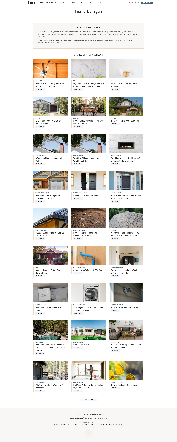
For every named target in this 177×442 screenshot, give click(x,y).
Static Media (79, 418)
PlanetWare (120, 425)
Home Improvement (46, 3)
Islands (102, 425)
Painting (37, 118)
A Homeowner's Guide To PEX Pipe (87, 270)
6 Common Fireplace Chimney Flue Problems (50, 159)
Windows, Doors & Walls (42, 192)
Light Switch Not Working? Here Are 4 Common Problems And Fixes (88, 85)
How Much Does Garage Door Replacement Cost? (47, 197)
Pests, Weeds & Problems (118, 382)
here (57, 43)
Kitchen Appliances (40, 304)
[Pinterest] (130, 3)
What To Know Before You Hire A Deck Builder (49, 386)
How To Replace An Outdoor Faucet (126, 308)
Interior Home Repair (79, 267)
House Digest (94, 425)
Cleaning (65, 3)
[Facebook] (127, 3)
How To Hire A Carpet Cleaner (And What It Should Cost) (126, 346)
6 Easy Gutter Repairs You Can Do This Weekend (49, 234)
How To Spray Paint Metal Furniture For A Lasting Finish (88, 122)
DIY (74, 80)
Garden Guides (84, 425)
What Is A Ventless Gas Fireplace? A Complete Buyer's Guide (125, 159)
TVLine (70, 425)
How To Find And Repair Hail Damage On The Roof (85, 234)
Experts (91, 3)
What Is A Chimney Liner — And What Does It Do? (86, 159)
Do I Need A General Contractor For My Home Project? (88, 386)
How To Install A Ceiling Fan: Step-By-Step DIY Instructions (49, 85)
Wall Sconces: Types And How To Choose (125, 85)
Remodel (113, 230)
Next (91, 400)
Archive (85, 415)
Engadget (56, 425)
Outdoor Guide (110, 425)
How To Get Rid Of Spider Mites (124, 385)
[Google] (136, 3)
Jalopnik (63, 425)
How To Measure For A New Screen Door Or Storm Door (126, 197)
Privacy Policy (95, 415)
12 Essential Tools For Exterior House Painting (48, 122)
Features (99, 3)
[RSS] (139, 3)
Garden (73, 3)
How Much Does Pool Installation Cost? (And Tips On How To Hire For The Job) (50, 348)
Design (57, 3)
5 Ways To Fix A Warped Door (86, 196)
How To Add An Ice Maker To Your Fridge (49, 309)
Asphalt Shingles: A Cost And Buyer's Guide (47, 271)
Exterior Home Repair (41, 230)
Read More (39, 89)
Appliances (38, 80)
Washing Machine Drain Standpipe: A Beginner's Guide (88, 309)
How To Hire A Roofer (82, 345)
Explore (75, 425)
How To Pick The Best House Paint (125, 121)
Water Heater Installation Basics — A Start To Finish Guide (126, 271)
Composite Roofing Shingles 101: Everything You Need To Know (125, 234)
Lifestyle (82, 3)
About (78, 415)
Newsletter (148, 3)
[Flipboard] (133, 3)
